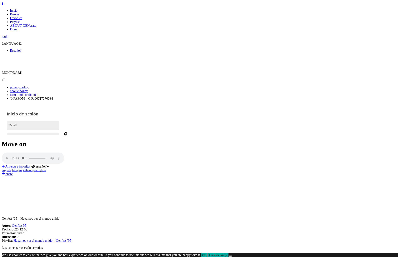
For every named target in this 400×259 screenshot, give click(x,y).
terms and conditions (23, 94)
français (17, 170)
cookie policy (19, 91)
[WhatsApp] (200, 198)
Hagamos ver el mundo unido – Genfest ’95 (42, 240)
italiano (27, 170)
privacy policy (19, 87)
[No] (230, 256)
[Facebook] (200, 179)
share (9, 174)
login (5, 36)
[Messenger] (200, 204)
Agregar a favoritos (18, 166)
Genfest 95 (19, 225)
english (6, 170)
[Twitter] (200, 185)
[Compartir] (200, 210)
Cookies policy (218, 255)
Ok (204, 255)
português (39, 170)
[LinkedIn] (200, 191)
